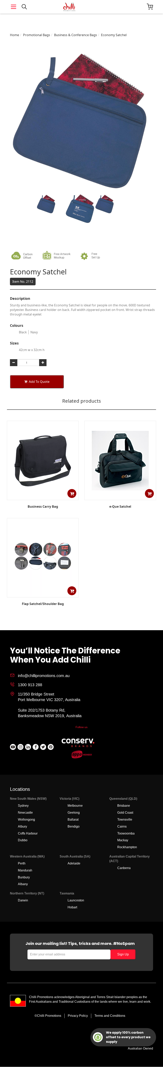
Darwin (23, 900)
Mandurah (25, 870)
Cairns (122, 826)
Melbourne (75, 805)
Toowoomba (126, 833)
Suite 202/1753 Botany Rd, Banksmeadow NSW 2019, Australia (50, 713)
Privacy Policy (78, 1015)
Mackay (122, 840)
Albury (22, 826)
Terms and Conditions (109, 1015)
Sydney (23, 805)
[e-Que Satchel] (120, 497)
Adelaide (74, 863)
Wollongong (26, 819)
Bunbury (24, 877)
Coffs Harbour (28, 833)
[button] (71, 493)
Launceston (76, 900)
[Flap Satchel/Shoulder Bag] (43, 594)
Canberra (124, 868)
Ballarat (73, 819)
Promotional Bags (36, 35)
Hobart (72, 907)
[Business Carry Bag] (43, 497)
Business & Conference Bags (75, 35)
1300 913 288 (30, 685)
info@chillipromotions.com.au (44, 675)
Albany (23, 884)
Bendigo (74, 826)
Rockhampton (127, 847)
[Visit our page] (13, 747)
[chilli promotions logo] (69, 7)
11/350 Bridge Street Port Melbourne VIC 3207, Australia (49, 697)
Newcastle (25, 812)
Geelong (74, 812)
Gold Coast (125, 812)
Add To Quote (39, 381)
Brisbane (123, 805)
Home (14, 35)
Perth (21, 863)
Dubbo (22, 840)
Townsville (124, 819)
